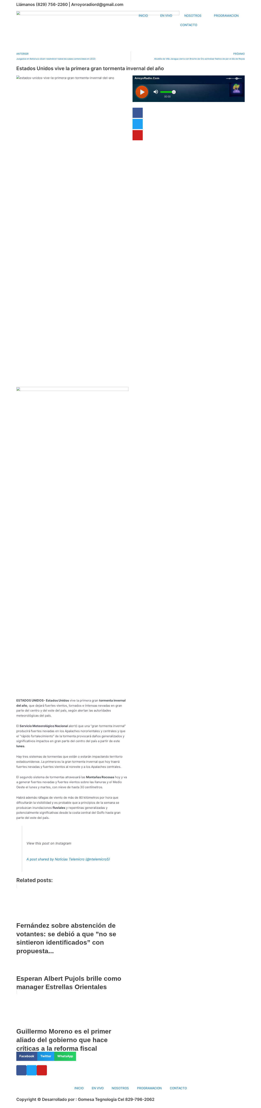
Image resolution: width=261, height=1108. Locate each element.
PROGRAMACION (226, 16)
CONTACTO (188, 25)
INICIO (143, 16)
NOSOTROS (192, 16)
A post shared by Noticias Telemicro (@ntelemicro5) (68, 859)
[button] (26, 1056)
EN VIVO (166, 16)
